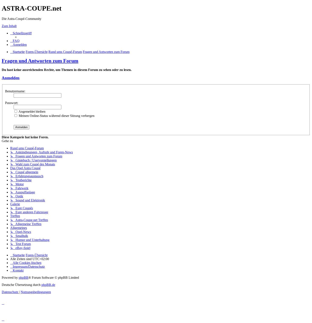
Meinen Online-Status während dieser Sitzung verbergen (56, 116)
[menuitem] (15, 41)
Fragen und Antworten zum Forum (40, 61)
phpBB (23, 277)
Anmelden (11, 78)
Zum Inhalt (9, 26)
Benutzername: (15, 91)
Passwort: (11, 103)
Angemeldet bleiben (31, 111)
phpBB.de (48, 285)
